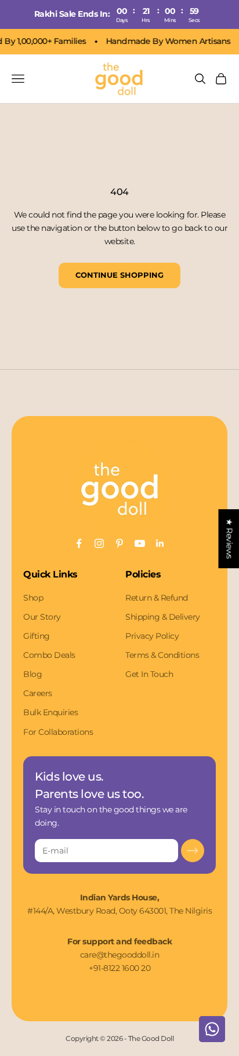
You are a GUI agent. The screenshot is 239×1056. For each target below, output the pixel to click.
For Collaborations (58, 732)
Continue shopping (119, 274)
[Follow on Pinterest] (119, 543)
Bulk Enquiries (50, 712)
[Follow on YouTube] (140, 543)
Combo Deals (49, 655)
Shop (33, 598)
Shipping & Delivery (162, 617)
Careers (37, 693)
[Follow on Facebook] (79, 543)
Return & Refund (156, 598)
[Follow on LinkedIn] (160, 543)
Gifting (36, 636)
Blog (32, 674)
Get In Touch (149, 674)
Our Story (42, 617)
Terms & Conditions (162, 655)
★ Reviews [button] (229, 538)
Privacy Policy (152, 636)
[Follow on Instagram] (99, 543)
